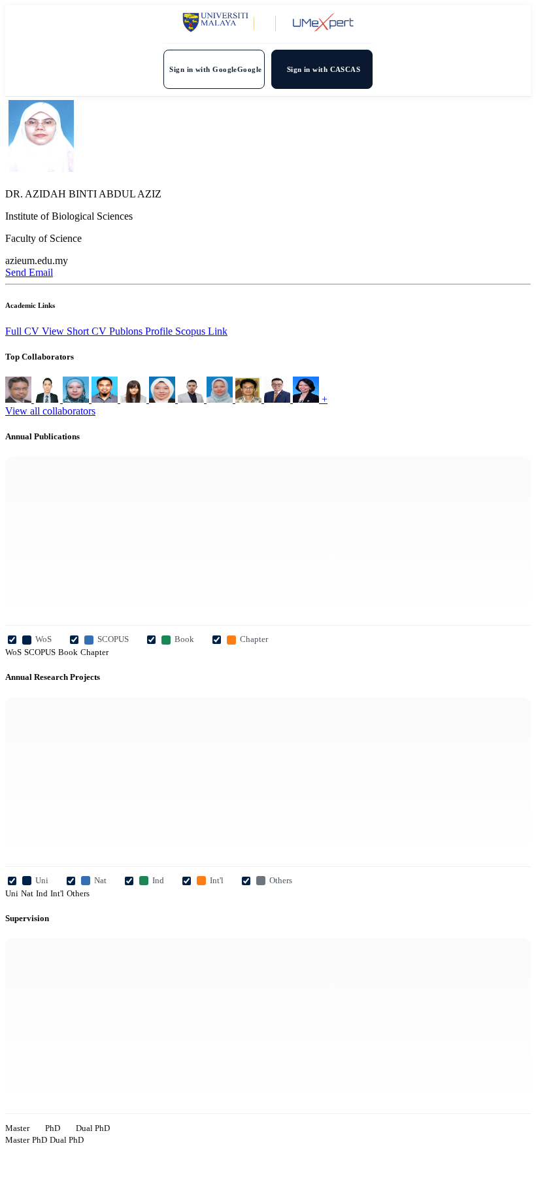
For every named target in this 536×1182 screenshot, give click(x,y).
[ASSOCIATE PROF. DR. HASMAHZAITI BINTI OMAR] (77, 399)
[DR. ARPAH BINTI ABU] (163, 399)
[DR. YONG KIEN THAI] (249, 399)
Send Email (29, 272)
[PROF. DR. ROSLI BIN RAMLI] (19, 399)
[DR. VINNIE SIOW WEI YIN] (134, 399)
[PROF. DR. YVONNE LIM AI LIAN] (307, 399)
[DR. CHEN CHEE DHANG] (278, 399)
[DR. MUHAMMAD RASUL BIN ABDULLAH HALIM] (106, 399)
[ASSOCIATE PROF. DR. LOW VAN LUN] (48, 399)
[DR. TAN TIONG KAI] (192, 399)
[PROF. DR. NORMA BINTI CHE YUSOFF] (221, 399)
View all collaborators (50, 410)
